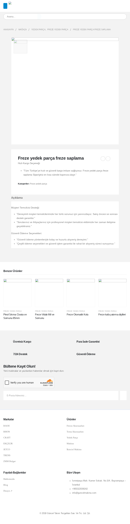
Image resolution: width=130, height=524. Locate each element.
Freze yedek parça (38, 184)
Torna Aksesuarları (75, 431)
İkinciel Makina (74, 449)
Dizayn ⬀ (7, 491)
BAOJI (6, 426)
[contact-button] (123, 395)
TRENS (6, 455)
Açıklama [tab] (17, 197)
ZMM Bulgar (9, 461)
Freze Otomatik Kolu (77, 314)
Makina (70, 443)
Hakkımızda (9, 479)
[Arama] (39, 16)
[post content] (17, 293)
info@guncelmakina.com (84, 493)
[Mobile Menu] (5, 6)
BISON (6, 431)
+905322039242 (80, 489)
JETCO (6, 449)
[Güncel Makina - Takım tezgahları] (18, 4)
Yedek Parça (72, 437)
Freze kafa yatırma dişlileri (112, 314)
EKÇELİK (8, 443)
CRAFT (6, 437)
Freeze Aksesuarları (75, 426)
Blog (5, 485)
